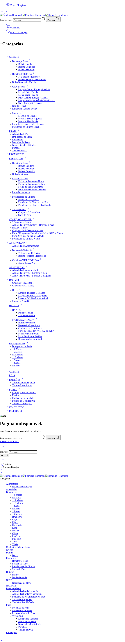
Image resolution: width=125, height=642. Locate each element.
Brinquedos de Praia (22, 136)
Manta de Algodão (21, 301)
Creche (9, 550)
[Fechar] (1, 464)
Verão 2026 (17, 616)
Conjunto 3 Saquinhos (29, 212)
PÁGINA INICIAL (9, 441)
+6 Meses (16, 352)
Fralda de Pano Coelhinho (30, 187)
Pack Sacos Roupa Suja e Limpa (28, 124)
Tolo (14, 541)
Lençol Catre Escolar (28, 92)
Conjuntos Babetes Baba (18, 547)
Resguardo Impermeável (30, 339)
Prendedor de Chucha (28, 199)
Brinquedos (11, 492)
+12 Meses (17, 354)
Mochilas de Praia (20, 607)
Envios (15, 395)
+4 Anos (16, 365)
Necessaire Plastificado (29, 325)
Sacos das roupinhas (22, 599)
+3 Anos (16, 363)
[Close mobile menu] (1, 473)
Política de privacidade (23, 398)
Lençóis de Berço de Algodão (32, 295)
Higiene (10, 572)
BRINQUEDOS (17, 343)
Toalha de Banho (26, 315)
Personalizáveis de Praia (23, 613)
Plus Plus (16, 539)
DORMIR (14, 280)
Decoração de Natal (21, 583)
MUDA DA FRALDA (23, 320)
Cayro (15, 519)
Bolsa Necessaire (26, 322)
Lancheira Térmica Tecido (25, 108)
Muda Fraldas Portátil (28, 333)
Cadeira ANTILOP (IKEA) (25, 260)
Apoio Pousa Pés (26, 263)
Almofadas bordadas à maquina (27, 594)
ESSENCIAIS (16, 158)
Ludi (14, 528)
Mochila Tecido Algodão (30, 118)
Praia (8, 605)
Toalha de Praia (19, 150)
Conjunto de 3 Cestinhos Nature (27, 230)
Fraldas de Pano (20, 178)
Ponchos (16, 148)
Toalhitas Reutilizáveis (23, 602)
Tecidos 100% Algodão (23, 382)
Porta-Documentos (21, 192)
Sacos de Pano (19, 209)
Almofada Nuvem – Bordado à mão (29, 273)
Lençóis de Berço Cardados (31, 292)
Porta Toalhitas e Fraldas (30, 336)
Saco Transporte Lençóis (30, 103)
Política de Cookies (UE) (24, 400)
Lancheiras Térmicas (28, 618)
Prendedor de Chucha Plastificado (34, 205)
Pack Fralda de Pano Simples (32, 189)
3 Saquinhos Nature (21, 222)
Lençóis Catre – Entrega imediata (34, 89)
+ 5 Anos (16, 497)
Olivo (15, 533)
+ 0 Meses (17, 349)
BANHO (16, 310)
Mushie (15, 530)
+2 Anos (16, 360)
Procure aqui (6, 20)
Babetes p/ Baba (20, 61)
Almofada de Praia (21, 134)
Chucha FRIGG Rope (23, 283)
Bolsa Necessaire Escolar (24, 82)
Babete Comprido (26, 66)
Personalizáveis (13, 588)
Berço (15, 290)
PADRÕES (14, 380)
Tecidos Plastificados (22, 385)
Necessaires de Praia (22, 610)
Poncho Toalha (25, 312)
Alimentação (12, 483)
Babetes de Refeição (22, 74)
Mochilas (16, 113)
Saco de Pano (24, 215)
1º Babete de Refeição (29, 76)
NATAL (10, 580)
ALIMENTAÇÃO (18, 243)
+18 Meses (17, 357)
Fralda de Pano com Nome (31, 181)
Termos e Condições (22, 403)
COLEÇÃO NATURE (20, 219)
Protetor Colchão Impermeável (33, 298)
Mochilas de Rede (21, 142)
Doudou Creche (20, 106)
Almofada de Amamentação (25, 246)
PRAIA (13, 131)
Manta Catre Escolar (28, 95)
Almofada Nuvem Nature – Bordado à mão (33, 225)
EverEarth (17, 525)
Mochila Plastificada (28, 121)
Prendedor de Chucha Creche (26, 127)
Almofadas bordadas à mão (25, 591)
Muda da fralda (19, 577)
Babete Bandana (26, 64)
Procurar (51, 20)
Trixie (15, 544)
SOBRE (13, 389)
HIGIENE (14, 305)
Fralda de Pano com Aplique (32, 184)
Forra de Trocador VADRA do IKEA (36, 331)
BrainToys (17, 517)
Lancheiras (17, 139)
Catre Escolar (18, 86)
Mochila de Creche (27, 116)
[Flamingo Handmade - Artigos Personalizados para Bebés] (34, 15)
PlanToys (16, 536)
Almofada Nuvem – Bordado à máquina (31, 275)
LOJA (12, 375)
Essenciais (11, 558)
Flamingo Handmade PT (24, 392)
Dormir (9, 552)
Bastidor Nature (19, 227)
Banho (15, 574)
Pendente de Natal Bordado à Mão (28, 596)
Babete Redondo (26, 69)
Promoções (11, 632)
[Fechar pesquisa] (2, 461)
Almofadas (11, 489)
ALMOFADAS (17, 267)
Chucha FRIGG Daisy (23, 285)
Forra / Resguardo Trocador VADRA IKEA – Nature (37, 233)
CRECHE (14, 57)
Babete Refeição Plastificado (32, 79)
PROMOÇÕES (16, 154)
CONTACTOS (16, 407)
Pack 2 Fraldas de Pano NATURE (28, 236)
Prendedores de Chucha (23, 196)
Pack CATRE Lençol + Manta (33, 97)
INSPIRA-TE (16, 411)
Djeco (15, 522)
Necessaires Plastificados (24, 145)
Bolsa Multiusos (20, 174)
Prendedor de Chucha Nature (26, 238)
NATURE (11, 585)
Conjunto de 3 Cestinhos (30, 328)
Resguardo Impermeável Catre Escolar (36, 100)
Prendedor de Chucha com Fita (33, 202)
